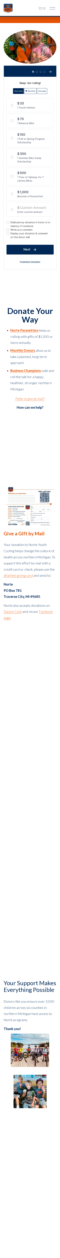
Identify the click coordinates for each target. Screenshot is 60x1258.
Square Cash (13, 611)
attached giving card (18, 575)
